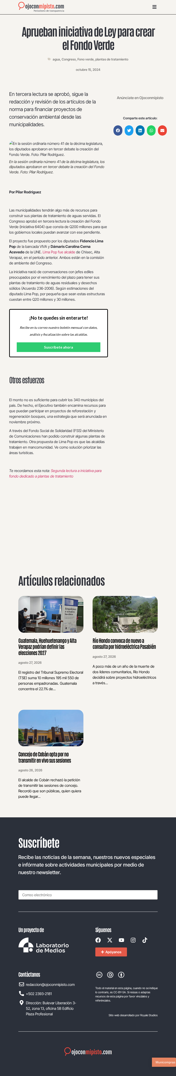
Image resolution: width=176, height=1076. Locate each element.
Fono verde (85, 59)
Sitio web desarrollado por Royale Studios (133, 1015)
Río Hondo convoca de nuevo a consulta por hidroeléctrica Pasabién (124, 643)
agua (56, 59)
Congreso (69, 59)
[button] (117, 130)
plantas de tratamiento (111, 59)
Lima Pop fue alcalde (59, 252)
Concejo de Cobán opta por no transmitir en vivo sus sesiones (44, 757)
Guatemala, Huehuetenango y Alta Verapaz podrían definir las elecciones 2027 (47, 646)
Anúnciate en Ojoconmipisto (140, 97)
